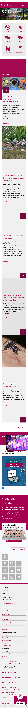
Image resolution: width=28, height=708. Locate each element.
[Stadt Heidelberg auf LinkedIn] (18, 570)
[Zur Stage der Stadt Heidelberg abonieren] (5, 556)
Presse (3, 627)
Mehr (3, 15)
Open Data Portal (6, 645)
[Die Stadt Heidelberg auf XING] (12, 563)
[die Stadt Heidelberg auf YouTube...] (12, 570)
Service (8, 31)
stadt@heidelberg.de (10, 603)
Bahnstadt (4, 656)
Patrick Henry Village (7, 654)
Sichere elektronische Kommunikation (11, 607)
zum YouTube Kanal (19, 550)
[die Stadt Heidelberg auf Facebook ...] (18, 577)
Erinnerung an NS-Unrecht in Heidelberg (12, 664)
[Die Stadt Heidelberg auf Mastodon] (5, 563)
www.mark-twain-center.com (9, 680)
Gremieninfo (5, 638)
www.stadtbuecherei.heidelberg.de (10, 689)
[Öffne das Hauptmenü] (25, 5)
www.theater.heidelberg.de (8, 692)
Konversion (5, 651)
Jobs (20, 41)
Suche (23, 5)
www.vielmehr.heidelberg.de (9, 694)
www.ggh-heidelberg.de (8, 700)
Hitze (20, 31)
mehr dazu (6, 123)
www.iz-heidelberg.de (7, 675)
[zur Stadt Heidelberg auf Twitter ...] (5, 570)
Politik (8, 41)
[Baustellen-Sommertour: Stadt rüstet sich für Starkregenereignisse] (14, 83)
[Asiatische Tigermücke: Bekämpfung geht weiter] (14, 350)
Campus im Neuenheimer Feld (9, 661)
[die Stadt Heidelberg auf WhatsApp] (5, 577)
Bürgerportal (5, 643)
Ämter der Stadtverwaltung (8, 611)
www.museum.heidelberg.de (9, 682)
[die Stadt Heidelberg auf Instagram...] (12, 577)
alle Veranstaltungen (16, 448)
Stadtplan (4, 624)
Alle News (20, 428)
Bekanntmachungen (20, 53)
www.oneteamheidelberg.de (9, 687)
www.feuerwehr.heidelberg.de (9, 670)
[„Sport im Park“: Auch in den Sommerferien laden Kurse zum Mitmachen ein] (14, 142)
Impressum (5, 619)
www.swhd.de (5, 703)
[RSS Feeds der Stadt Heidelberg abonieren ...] (18, 563)
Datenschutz (5, 617)
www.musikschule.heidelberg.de (10, 685)
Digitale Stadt (5, 659)
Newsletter (4, 629)
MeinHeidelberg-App (7, 640)
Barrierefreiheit (6, 614)
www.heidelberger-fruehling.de (9, 672)
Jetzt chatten (20, 703)
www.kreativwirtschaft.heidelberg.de (11, 677)
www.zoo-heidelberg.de (8, 705)
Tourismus (7, 52)
